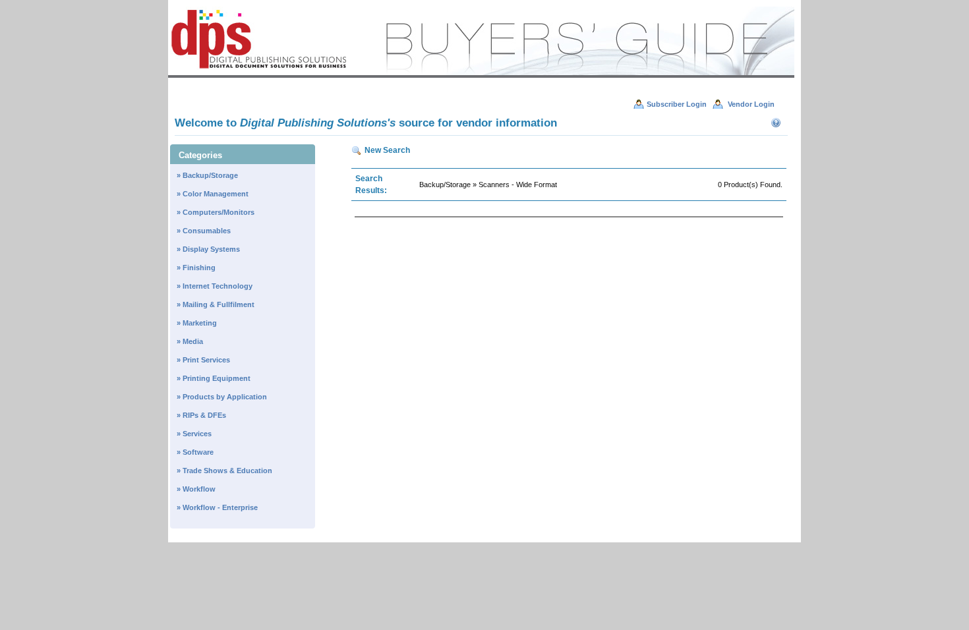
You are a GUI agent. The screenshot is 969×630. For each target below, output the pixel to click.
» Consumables (204, 231)
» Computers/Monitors (215, 212)
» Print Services (203, 360)
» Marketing (197, 323)
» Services (194, 434)
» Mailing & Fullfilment (215, 304)
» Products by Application (222, 397)
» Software (195, 452)
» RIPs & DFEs (201, 415)
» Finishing (196, 268)
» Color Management (213, 194)
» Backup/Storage (207, 175)
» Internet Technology (214, 286)
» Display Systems (208, 249)
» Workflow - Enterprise (217, 507)
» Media (190, 341)
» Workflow (196, 489)
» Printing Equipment (213, 378)
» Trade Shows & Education (224, 470)
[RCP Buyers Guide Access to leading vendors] (481, 75)
